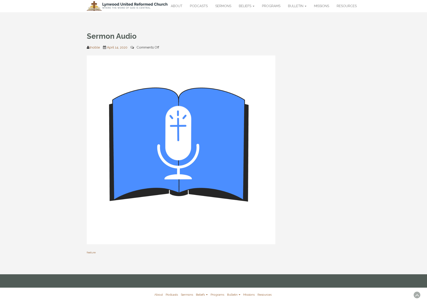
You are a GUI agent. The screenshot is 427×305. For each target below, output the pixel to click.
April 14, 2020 (117, 47)
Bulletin (296, 6)
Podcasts (199, 6)
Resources (347, 6)
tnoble (94, 47)
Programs (271, 6)
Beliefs (245, 6)
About (176, 6)
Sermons (223, 6)
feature (91, 252)
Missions (321, 6)
